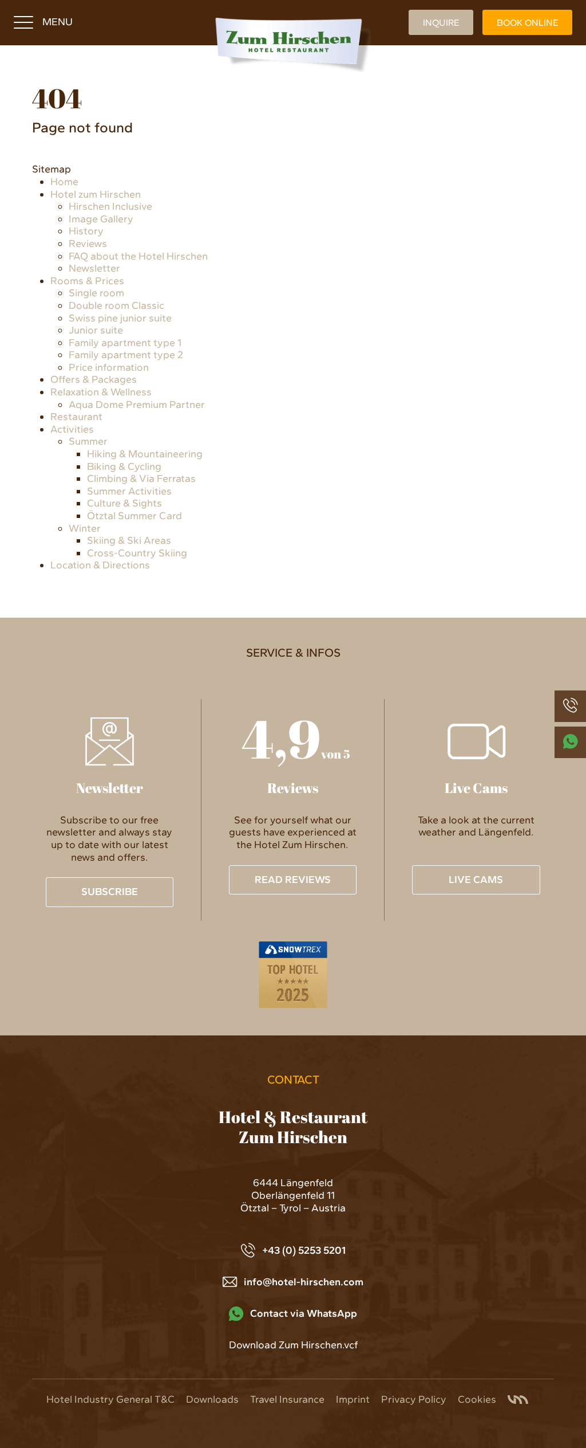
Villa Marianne (518, 1399)
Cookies (477, 1399)
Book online (527, 22)
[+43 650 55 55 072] (570, 742)
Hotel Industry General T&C (110, 1399)
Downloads (212, 1399)
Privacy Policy (413, 1399)
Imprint (353, 1399)
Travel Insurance (287, 1399)
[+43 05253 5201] (570, 706)
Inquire (441, 22)
